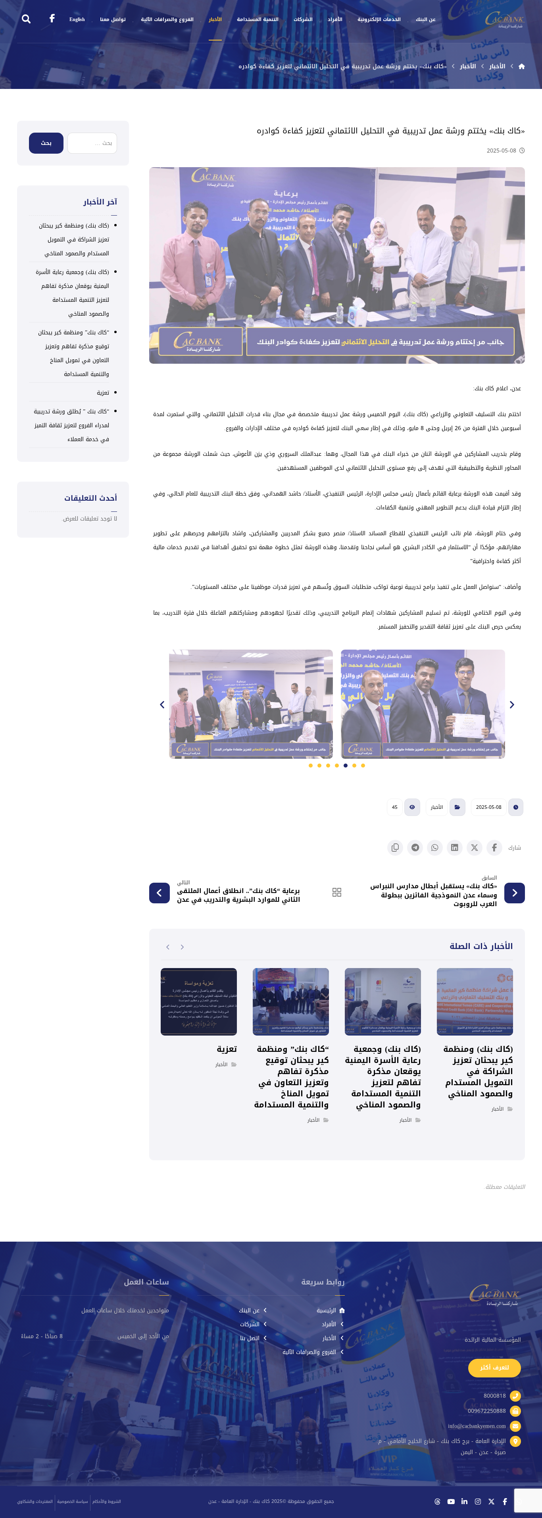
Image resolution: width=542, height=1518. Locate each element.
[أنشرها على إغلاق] (474, 848)
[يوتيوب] (450, 1501)
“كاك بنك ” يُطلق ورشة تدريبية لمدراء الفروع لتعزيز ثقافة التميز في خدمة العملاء (71, 425)
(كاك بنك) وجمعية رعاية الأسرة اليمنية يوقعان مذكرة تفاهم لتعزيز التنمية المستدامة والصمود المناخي (72, 293)
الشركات (249, 1324)
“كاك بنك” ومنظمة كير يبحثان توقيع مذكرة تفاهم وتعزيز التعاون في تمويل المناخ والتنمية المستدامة (73, 353)
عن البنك (249, 1310)
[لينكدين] (464, 1501)
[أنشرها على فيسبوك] (494, 848)
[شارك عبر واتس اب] (435, 848)
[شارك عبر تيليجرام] (415, 848)
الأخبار (437, 807)
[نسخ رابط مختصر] (395, 848)
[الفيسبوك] (504, 1501)
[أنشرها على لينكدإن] (455, 848)
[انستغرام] (477, 1501)
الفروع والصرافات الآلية (309, 1352)
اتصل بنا (249, 1338)
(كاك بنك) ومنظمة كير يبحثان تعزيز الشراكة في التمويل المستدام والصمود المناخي (74, 239)
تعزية (103, 393)
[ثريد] (437, 1501)
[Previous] (182, 947)
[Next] (168, 947)
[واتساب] (518, 1501)
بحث (46, 143)
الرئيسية (326, 1310)
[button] (162, 704)
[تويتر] (491, 1501)
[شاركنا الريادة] (505, 20)
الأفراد (329, 1324)
